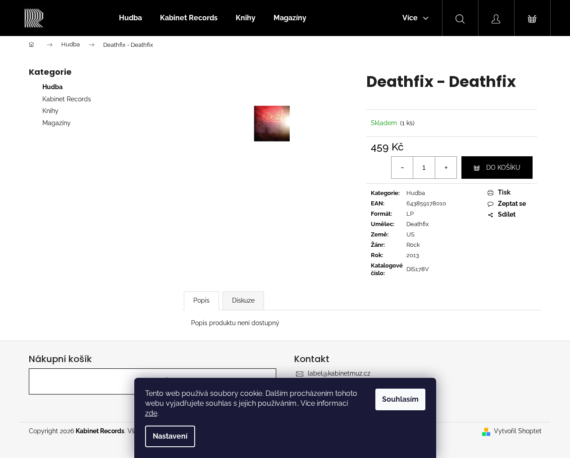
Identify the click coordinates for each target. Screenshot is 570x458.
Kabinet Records (66, 99)
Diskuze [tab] (243, 300)
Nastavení (170, 436)
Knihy (50, 110)
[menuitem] (130, 18)
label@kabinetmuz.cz (339, 373)
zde (151, 413)
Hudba (52, 87)
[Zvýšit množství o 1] (445, 167)
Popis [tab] (201, 300)
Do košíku (503, 167)
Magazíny (56, 123)
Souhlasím (400, 399)
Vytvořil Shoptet (518, 431)
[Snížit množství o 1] (402, 167)
